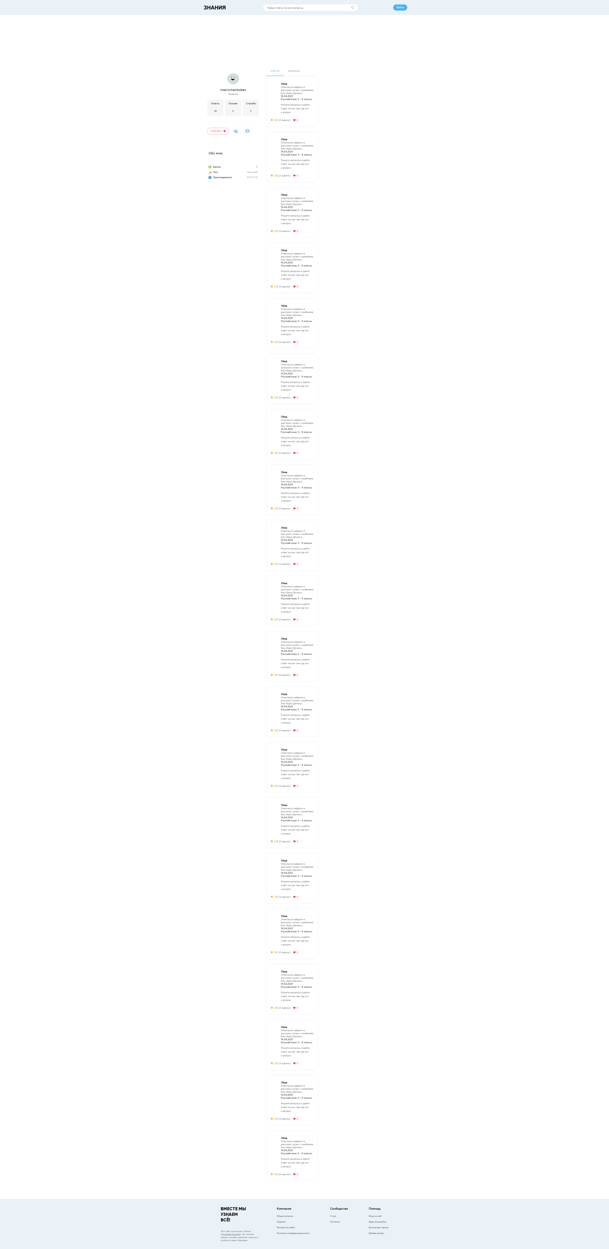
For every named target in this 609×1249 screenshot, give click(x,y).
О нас (333, 1216)
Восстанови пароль (379, 1227)
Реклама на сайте (286, 1227)
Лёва (284, 84)
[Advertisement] (304, 39)
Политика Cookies (231, 1234)
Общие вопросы (285, 1216)
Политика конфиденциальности (293, 1233)
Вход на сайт (375, 1216)
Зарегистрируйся (377, 1221)
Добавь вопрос (376, 1233)
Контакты (335, 1221)
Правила (281, 1221)
